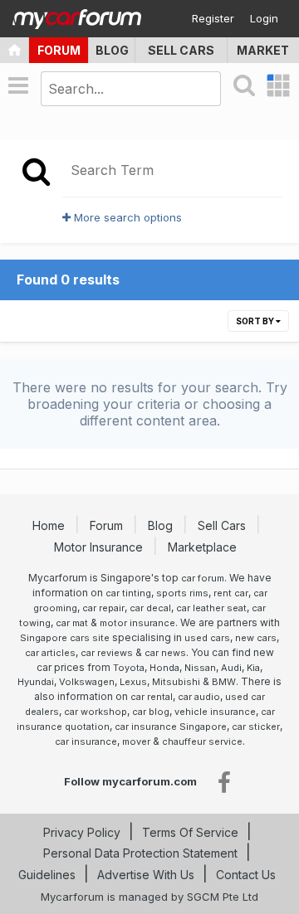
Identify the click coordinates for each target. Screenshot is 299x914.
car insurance (86, 741)
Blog (112, 50)
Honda (164, 667)
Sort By (256, 321)
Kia (253, 667)
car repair (103, 608)
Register (213, 18)
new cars (256, 638)
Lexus (133, 682)
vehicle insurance (215, 711)
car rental (151, 697)
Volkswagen (87, 682)
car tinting (128, 593)
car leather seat (211, 608)
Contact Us (246, 875)
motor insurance (137, 623)
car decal (150, 608)
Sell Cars (181, 50)
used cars (207, 638)
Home (50, 525)
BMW (224, 682)
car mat (72, 623)
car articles (50, 653)
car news (165, 653)
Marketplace (204, 547)
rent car (230, 593)
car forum (202, 578)
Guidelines (47, 875)
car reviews (107, 653)
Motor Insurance (100, 547)
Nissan (200, 667)
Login (264, 18)
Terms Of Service (190, 832)
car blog (150, 711)
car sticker (256, 726)
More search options (126, 217)
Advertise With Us (145, 875)
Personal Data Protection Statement (140, 853)
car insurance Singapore (171, 726)
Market (263, 50)
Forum (59, 50)
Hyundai (35, 682)
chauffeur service (202, 741)
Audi (231, 667)
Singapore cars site (65, 638)
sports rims (182, 593)
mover (136, 741)
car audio (199, 697)
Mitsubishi (176, 682)
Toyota (129, 667)
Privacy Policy (81, 832)
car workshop (95, 711)
